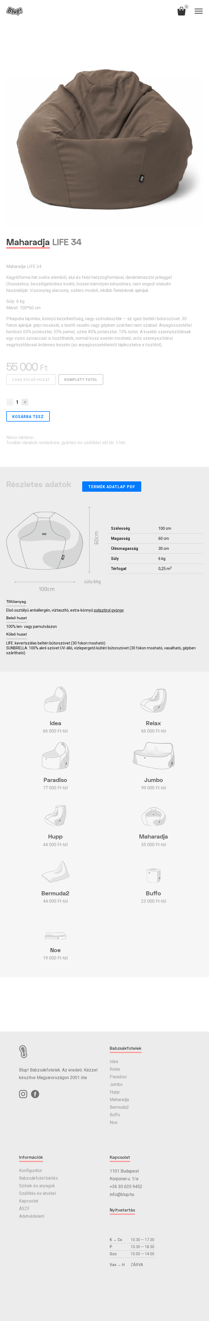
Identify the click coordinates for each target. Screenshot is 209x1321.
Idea (114, 1061)
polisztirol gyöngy (109, 610)
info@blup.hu (122, 1194)
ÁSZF (24, 1208)
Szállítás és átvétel (37, 1193)
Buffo (115, 1114)
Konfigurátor (30, 1170)
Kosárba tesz (28, 417)
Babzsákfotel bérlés (38, 1178)
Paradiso (118, 1076)
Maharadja (119, 1099)
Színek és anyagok (37, 1185)
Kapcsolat (28, 1201)
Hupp (115, 1092)
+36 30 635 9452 (126, 1186)
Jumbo (116, 1084)
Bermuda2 (119, 1107)
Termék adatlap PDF (111, 487)
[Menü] (199, 11)
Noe (114, 1122)
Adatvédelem (31, 1216)
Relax (115, 1069)
